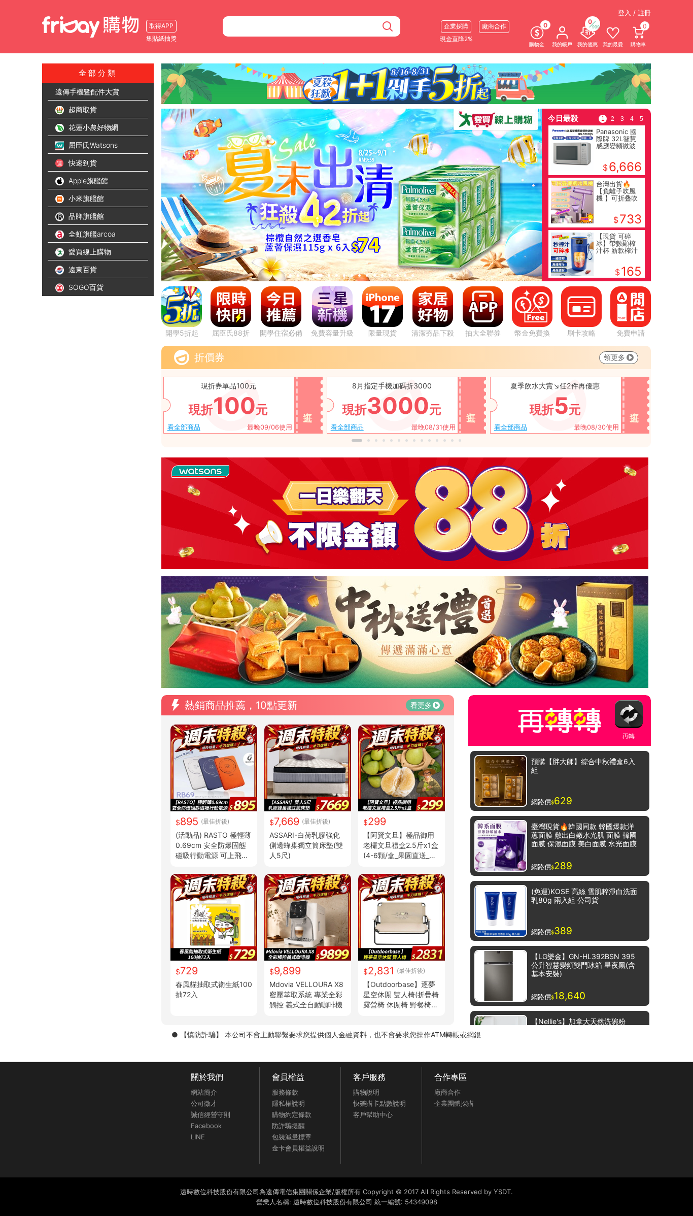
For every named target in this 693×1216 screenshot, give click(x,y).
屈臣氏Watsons (92, 145)
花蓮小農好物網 (92, 127)
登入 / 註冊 (634, 13)
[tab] (290, 275)
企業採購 (456, 26)
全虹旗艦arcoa (91, 233)
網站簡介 (204, 1092)
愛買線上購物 (88, 251)
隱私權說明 (288, 1103)
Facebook (206, 1126)
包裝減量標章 (291, 1137)
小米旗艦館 (85, 198)
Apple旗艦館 (87, 180)
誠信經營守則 (210, 1114)
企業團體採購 (454, 1103)
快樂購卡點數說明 (379, 1103)
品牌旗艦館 (85, 216)
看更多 (421, 705)
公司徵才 (204, 1103)
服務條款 (285, 1092)
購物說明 (366, 1092)
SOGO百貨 (84, 287)
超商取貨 (81, 109)
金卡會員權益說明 (298, 1148)
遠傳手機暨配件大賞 (87, 91)
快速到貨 (81, 162)
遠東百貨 (81, 269)
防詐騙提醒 (288, 1126)
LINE (198, 1137)
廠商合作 (447, 1092)
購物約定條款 (291, 1114)
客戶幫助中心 (373, 1114)
